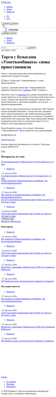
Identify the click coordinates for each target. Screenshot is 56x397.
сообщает (27, 90)
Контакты (5, 221)
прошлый (22, 94)
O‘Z (8, 19)
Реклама (10, 384)
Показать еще (8, 219)
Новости (11, 12)
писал (19, 128)
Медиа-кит (16, 221)
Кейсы (10, 7)
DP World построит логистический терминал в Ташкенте (27, 281)
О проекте (11, 382)
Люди (9, 9)
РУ (8, 16)
